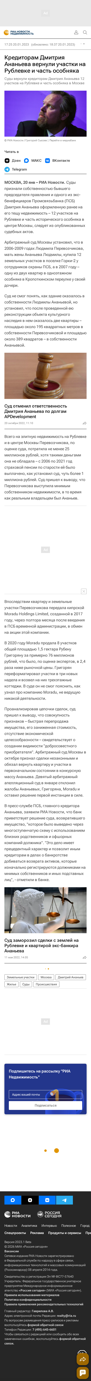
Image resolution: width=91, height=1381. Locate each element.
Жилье (11, 984)
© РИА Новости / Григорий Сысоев (25, 140)
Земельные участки (20, 977)
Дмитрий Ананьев (70, 977)
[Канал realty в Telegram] (64, 1200)
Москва (46, 977)
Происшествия (46, 984)
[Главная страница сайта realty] (26, 32)
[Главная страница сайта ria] (5, 32)
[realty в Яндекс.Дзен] (30, 1200)
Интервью (49, 1226)
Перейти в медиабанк (62, 140)
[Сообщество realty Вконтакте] (47, 1200)
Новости (10, 1226)
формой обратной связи (45, 1325)
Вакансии (11, 1251)
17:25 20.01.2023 (16, 44)
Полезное (68, 1226)
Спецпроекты (15, 1233)
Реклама (37, 1233)
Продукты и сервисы (64, 1233)
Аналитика (29, 1226)
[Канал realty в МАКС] (12, 1200)
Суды (26, 984)
